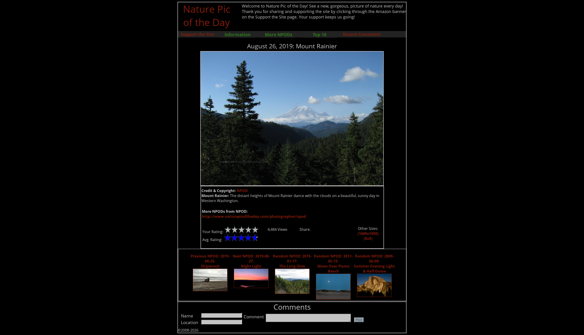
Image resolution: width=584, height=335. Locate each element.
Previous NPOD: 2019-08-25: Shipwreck (210, 261)
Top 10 (319, 34)
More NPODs (278, 34)
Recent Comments (362, 34)
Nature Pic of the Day (206, 15)
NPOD (242, 190)
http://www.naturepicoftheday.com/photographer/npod (254, 216)
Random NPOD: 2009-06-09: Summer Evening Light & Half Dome (374, 264)
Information (237, 34)
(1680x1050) (368, 233)
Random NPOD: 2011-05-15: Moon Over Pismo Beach (333, 264)
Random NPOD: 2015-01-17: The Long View (292, 261)
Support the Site (197, 34)
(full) (368, 238)
